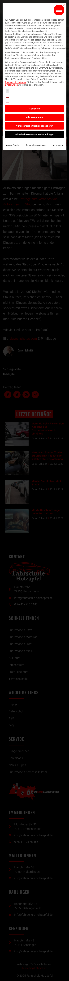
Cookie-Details (12, 145)
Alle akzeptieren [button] (34, 117)
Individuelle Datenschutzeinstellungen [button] (34, 134)
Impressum (58, 145)
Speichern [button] (34, 108)
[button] (59, 10)
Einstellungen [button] (11, 85)
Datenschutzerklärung (15, 82)
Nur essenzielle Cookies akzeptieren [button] (34, 126)
